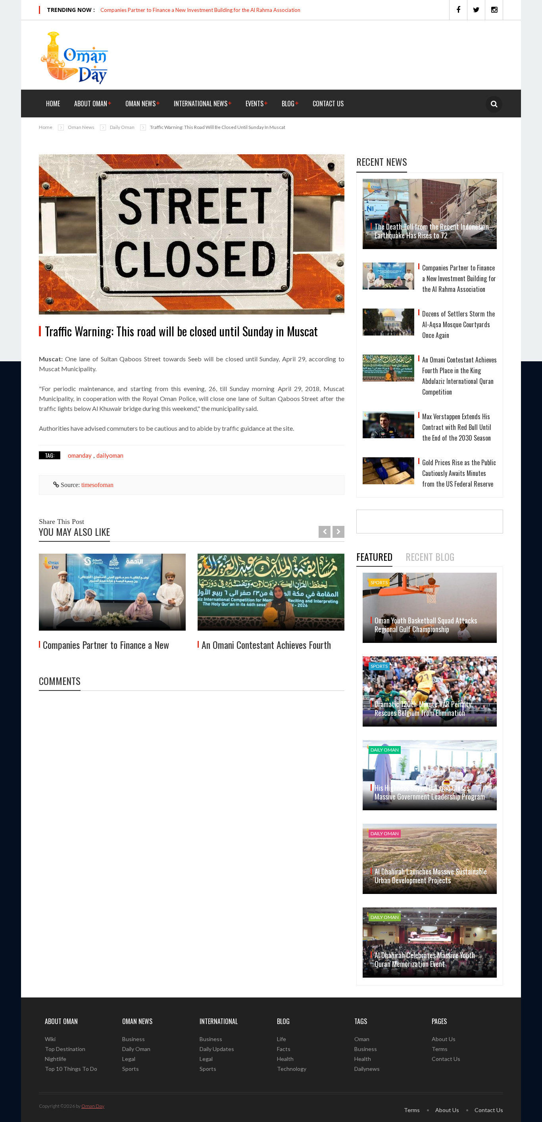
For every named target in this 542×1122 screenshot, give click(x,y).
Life (281, 1039)
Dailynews (367, 1068)
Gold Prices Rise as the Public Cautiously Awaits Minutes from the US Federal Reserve (459, 473)
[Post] (191, 234)
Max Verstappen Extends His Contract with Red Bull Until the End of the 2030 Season (456, 427)
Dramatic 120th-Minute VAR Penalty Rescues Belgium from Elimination (423, 708)
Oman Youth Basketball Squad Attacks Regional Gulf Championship (426, 624)
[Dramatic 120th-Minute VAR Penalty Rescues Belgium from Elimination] (430, 691)
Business (133, 1039)
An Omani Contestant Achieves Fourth (266, 644)
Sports (130, 1068)
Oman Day (92, 1106)
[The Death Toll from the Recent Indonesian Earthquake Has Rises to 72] (430, 214)
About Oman (90, 103)
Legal (128, 1058)
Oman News (140, 103)
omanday (80, 455)
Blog (288, 103)
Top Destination (65, 1048)
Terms (440, 1048)
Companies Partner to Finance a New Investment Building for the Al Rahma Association (200, 10)
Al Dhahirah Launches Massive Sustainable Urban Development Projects (431, 875)
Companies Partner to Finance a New (106, 644)
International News (200, 103)
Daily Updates (217, 1048)
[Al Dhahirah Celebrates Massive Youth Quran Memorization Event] (430, 942)
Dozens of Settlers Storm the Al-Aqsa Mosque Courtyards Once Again (458, 324)
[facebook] (458, 10)
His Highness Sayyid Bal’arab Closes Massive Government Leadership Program (430, 792)
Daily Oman (122, 127)
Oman (361, 1039)
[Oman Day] (74, 57)
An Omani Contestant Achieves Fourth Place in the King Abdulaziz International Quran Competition (459, 376)
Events (254, 103)
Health (285, 1058)
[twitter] (476, 10)
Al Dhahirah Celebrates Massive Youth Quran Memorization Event (425, 959)
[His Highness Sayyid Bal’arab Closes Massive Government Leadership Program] (430, 775)
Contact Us (328, 103)
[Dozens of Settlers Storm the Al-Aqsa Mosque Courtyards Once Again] (388, 326)
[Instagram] (494, 10)
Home (53, 103)
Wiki (50, 1039)
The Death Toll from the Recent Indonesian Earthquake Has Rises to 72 (432, 231)
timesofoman (97, 484)
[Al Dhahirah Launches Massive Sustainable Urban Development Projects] (430, 859)
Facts (283, 1048)
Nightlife (55, 1058)
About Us (444, 1039)
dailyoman (109, 455)
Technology (291, 1068)
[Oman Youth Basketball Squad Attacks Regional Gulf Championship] (430, 608)
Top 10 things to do (71, 1068)
